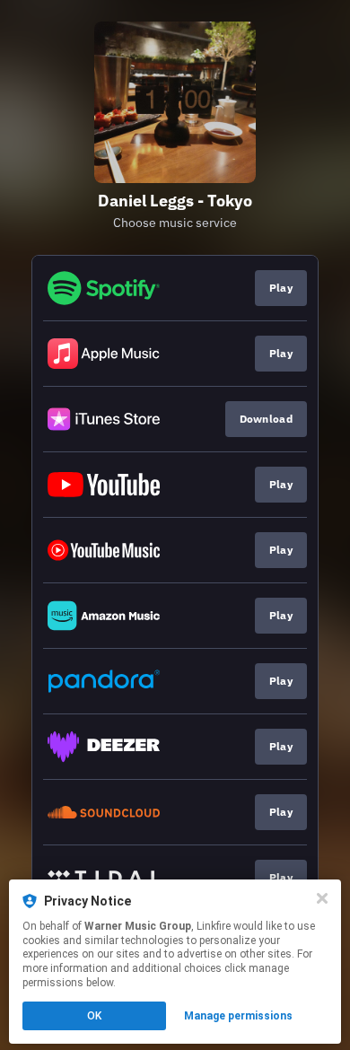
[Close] (322, 898)
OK (94, 1016)
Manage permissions (238, 1016)
